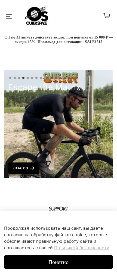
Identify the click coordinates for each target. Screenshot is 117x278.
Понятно (58, 262)
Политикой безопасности (81, 247)
